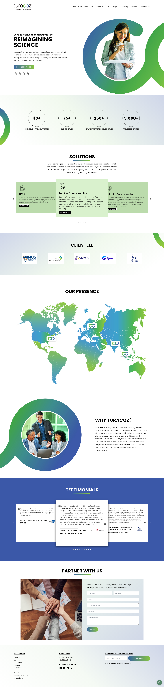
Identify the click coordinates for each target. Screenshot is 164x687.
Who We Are (77, 7)
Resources (17, 668)
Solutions (17, 665)
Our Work (17, 670)
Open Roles (18, 673)
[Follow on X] (71, 669)
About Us (17, 657)
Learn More (24, 206)
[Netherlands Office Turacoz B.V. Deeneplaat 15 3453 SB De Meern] (92, 325)
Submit (92, 629)
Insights (115, 7)
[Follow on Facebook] (67, 669)
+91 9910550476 (65, 660)
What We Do (88, 7)
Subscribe (139, 658)
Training (125, 7)
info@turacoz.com (66, 657)
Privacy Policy (19, 678)
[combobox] (89, 605)
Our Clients (18, 663)
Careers (134, 7)
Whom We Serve (103, 7)
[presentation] (13, 199)
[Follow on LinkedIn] (60, 669)
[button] (78, 222)
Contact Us (145, 7)
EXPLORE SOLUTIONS (24, 67)
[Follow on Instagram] (64, 669)
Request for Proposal (21, 675)
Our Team (17, 660)
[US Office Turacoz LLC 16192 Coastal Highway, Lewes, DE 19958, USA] (51, 338)
